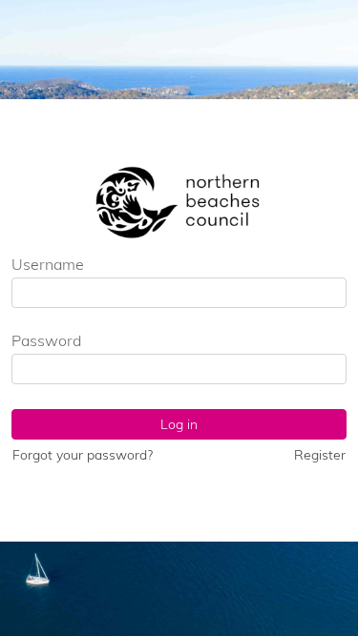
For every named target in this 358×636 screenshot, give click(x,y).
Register (320, 454)
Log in (179, 424)
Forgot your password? (82, 454)
